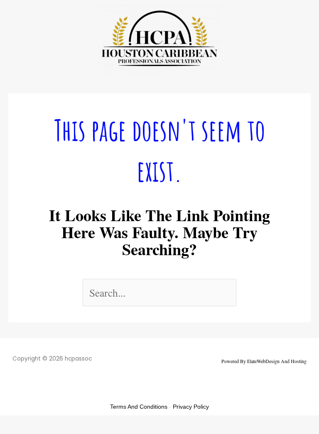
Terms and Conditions (138, 406)
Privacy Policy (191, 406)
